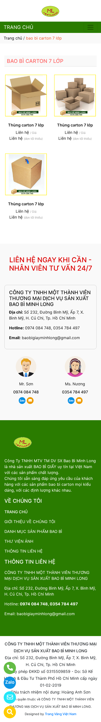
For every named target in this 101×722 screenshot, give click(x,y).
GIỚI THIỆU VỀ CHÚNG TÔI (29, 521)
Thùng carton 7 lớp (26, 125)
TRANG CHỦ (18, 27)
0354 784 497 (75, 391)
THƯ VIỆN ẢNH (18, 541)
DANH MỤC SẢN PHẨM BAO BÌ (33, 531)
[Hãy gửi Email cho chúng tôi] (6, 697)
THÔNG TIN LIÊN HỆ (23, 551)
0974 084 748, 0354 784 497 (52, 327)
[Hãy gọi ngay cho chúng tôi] (6, 668)
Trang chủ (13, 38)
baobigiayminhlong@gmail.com (51, 337)
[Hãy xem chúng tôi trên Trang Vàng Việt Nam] (6, 712)
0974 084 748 (26, 391)
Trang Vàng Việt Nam (60, 714)
